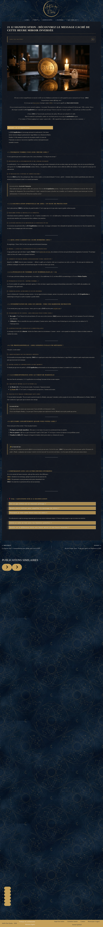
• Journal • (60, 20)
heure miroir (36, 103)
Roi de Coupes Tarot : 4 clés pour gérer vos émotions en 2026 (83, 547)
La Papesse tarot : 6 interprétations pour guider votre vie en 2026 (21, 547)
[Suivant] (17, 567)
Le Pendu (12, 389)
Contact (83, 921)
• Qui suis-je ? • (73, 20)
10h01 (8, 479)
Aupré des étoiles (59, 921)
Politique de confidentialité (27, 921)
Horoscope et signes (94, 921)
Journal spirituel (77, 924)
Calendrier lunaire (72, 921)
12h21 (8, 477)
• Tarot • (35, 20)
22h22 (50, 103)
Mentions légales (30, 924)
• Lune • (27, 20)
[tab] (7, 888)
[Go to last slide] (7, 567)
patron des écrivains (45, 252)
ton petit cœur (57, 308)
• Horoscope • (47, 20)
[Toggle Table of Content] (92, 39)
